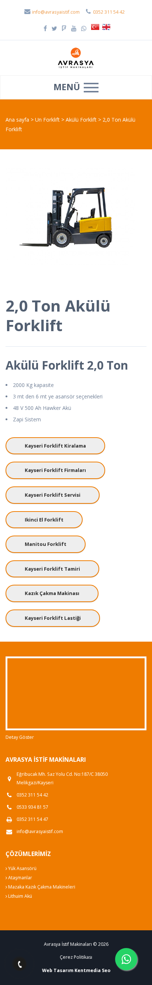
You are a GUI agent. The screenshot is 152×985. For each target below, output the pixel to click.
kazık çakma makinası (52, 593)
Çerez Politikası (76, 957)
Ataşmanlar (19, 877)
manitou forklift (45, 544)
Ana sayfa (17, 119)
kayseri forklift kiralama (55, 445)
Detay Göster (20, 737)
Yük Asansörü (22, 868)
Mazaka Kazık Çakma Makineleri (41, 887)
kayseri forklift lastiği (53, 618)
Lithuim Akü (19, 896)
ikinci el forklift (44, 519)
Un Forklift (48, 119)
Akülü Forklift (82, 119)
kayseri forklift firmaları (55, 470)
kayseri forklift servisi (52, 495)
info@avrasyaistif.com (55, 12)
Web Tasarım (57, 970)
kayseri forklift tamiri (52, 568)
